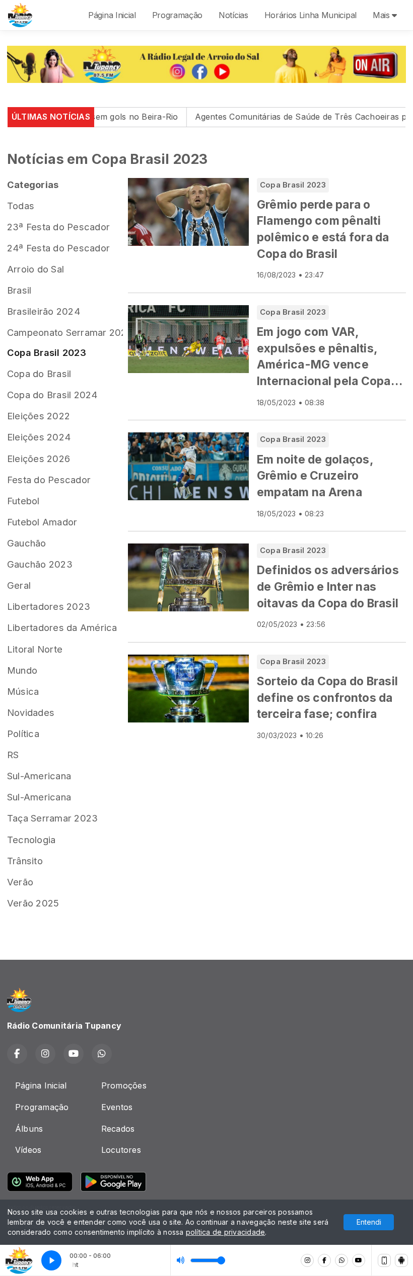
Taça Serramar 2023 (52, 818)
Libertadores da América (62, 627)
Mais (382, 15)
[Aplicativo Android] (401, 1260)
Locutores (121, 1150)
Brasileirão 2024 (43, 311)
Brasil (19, 290)
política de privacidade (225, 1232)
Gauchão (26, 543)
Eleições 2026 (38, 458)
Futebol (23, 500)
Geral (19, 585)
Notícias (233, 15)
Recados (118, 1129)
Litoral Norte (34, 649)
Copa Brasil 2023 (46, 352)
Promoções (124, 1085)
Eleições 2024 (39, 436)
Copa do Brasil (39, 373)
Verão (20, 881)
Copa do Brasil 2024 (52, 394)
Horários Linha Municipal (310, 15)
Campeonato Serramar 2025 (65, 332)
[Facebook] (324, 1260)
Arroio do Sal (35, 269)
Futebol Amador (42, 521)
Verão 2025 (33, 902)
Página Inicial (112, 15)
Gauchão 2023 (40, 564)
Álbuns (29, 1129)
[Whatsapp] (341, 1260)
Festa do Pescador (49, 479)
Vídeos (28, 1150)
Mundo (22, 670)
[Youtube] (358, 1260)
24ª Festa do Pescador (58, 247)
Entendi (369, 1222)
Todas (20, 205)
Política (23, 733)
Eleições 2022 (38, 415)
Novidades (30, 712)
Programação (177, 15)
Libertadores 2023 (48, 606)
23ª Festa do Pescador (58, 226)
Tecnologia (31, 839)
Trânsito (25, 860)
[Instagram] (307, 1260)
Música (23, 691)
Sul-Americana (39, 775)
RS (13, 754)
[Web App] (384, 1260)
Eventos (117, 1107)
